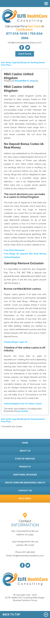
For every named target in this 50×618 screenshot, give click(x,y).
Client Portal (24, 54)
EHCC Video (25, 498)
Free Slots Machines (14, 250)
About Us (25, 451)
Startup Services (25, 459)
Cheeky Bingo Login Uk (15, 342)
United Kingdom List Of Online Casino (23, 403)
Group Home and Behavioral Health (25, 482)
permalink (23, 411)
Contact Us (25, 490)
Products (25, 466)
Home (25, 443)
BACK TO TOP (11, 614)
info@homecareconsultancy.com (24, 42)
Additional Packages (25, 474)
